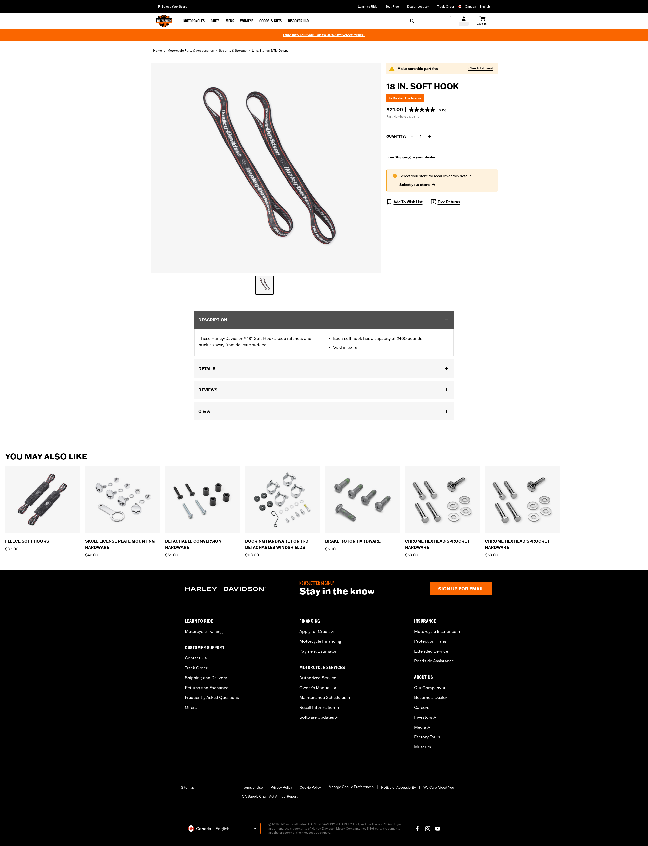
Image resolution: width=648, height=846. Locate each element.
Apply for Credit (314, 631)
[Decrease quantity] (412, 136)
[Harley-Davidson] (238, 589)
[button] (427, 110)
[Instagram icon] (427, 828)
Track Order (445, 6)
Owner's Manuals (315, 687)
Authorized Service (317, 677)
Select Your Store (174, 6)
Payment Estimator (318, 651)
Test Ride (392, 6)
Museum (422, 746)
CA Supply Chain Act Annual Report (270, 796)
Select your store (414, 184)
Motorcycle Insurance (435, 631)
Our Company (427, 687)
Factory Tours (427, 736)
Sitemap (187, 787)
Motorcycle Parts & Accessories (190, 50)
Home (157, 50)
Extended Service (431, 651)
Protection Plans (430, 641)
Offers (191, 707)
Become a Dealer (430, 697)
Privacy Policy (281, 787)
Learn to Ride (367, 6)
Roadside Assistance (434, 660)
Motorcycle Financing (320, 641)
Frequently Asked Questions (212, 697)
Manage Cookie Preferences (351, 787)
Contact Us (196, 657)
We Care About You (438, 787)
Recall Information (317, 707)
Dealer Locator (418, 6)
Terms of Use (252, 787)
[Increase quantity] (429, 136)
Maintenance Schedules (322, 697)
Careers (421, 707)
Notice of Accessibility (398, 787)
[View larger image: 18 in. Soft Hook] (266, 167)
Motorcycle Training (204, 631)
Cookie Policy (310, 787)
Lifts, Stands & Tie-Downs (270, 50)
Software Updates (316, 717)
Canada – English (477, 6)
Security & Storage (233, 50)
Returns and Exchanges (207, 687)
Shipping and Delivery (206, 677)
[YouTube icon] (438, 828)
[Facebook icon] (417, 828)
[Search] (428, 20)
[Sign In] (464, 21)
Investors (423, 717)
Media (420, 727)
